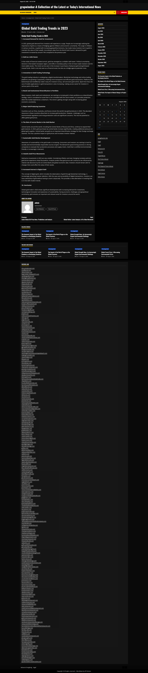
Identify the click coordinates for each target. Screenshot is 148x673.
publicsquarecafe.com (28, 511)
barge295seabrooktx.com (29, 551)
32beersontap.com (27, 294)
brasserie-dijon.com (27, 557)
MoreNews (79, 671)
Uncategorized (25, 24)
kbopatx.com (25, 359)
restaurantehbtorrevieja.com (30, 624)
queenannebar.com (27, 555)
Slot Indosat (101, 170)
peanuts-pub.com (27, 456)
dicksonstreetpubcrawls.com (30, 406)
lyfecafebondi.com (27, 387)
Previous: (37, 218)
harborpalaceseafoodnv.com (30, 402)
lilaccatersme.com (27, 298)
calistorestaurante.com (28, 341)
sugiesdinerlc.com (27, 482)
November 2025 (102, 56)
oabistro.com (25, 454)
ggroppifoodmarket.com (29, 347)
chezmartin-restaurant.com (30, 367)
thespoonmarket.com (28, 349)
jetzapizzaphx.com (27, 638)
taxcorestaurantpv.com (28, 584)
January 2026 (101, 50)
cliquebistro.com (26, 381)
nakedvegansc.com (27, 659)
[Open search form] (114, 12)
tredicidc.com (26, 339)
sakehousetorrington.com (29, 345)
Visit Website (40, 209)
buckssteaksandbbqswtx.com (30, 535)
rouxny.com (25, 333)
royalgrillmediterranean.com (30, 566)
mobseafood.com (27, 404)
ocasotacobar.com (27, 391)
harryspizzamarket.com (28, 642)
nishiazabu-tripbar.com (28, 410)
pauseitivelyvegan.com (28, 657)
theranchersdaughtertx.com (30, 574)
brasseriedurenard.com (28, 331)
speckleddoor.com (27, 300)
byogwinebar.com (27, 428)
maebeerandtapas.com (28, 533)
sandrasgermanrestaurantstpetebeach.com (34, 353)
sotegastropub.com (27, 493)
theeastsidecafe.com (28, 541)
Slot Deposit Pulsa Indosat (105, 166)
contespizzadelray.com (28, 312)
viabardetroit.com (27, 389)
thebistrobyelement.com (29, 393)
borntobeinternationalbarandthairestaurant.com (36, 626)
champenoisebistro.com (29, 531)
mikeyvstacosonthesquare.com (31, 373)
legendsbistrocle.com (28, 460)
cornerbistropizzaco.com (29, 418)
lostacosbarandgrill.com (29, 438)
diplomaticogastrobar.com (29, 648)
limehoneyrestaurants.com (29, 616)
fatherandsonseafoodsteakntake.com (32, 379)
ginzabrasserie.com (27, 478)
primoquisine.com (27, 361)
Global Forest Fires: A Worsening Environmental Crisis (111, 89)
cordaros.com (26, 323)
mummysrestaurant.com (29, 539)
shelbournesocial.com (28, 306)
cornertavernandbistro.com (30, 578)
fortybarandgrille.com (28, 310)
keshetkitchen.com (27, 649)
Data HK (100, 152)
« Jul (99, 127)
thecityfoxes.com (26, 363)
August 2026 (101, 28)
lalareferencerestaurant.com (30, 610)
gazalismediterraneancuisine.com (31, 661)
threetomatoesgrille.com (29, 517)
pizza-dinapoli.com (27, 308)
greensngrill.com (26, 343)
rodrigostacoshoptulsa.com (30, 525)
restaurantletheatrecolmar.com (31, 337)
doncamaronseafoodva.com (30, 576)
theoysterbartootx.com (28, 529)
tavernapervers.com (27, 491)
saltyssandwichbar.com (28, 452)
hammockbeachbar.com (29, 458)
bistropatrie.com (26, 377)
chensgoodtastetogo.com (29, 561)
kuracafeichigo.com (27, 628)
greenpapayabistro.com (29, 503)
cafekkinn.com (26, 634)
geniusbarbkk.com (27, 547)
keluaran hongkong (25, 12)
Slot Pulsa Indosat (103, 159)
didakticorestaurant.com (29, 620)
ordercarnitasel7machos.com (30, 316)
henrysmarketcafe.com (28, 335)
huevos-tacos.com (27, 440)
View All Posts (52, 209)
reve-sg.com (25, 317)
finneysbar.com (26, 476)
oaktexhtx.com (26, 543)
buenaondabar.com (27, 412)
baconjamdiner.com (27, 572)
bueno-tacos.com (27, 559)
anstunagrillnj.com (27, 644)
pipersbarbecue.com (28, 426)
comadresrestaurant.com (29, 612)
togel (35, 12)
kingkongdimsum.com (28, 519)
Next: (78, 218)
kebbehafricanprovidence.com (30, 296)
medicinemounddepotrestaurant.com (33, 608)
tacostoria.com (26, 397)
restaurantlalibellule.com (29, 604)
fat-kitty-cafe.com (27, 630)
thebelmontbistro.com (28, 416)
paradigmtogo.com (27, 444)
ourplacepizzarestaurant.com (30, 636)
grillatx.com (25, 448)
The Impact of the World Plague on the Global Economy (57, 235)
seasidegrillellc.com (27, 565)
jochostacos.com (26, 580)
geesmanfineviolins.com (29, 288)
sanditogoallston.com (28, 276)
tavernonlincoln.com (28, 596)
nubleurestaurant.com (28, 602)
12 (108, 115)
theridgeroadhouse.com (29, 278)
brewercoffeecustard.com (29, 304)
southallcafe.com (27, 523)
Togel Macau (101, 155)
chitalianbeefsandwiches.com (30, 505)
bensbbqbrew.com (27, 653)
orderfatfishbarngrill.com (29, 549)
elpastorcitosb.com (27, 282)
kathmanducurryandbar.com (30, 513)
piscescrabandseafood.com (30, 586)
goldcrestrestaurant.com (29, 618)
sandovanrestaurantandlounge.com (32, 622)
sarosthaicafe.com (27, 568)
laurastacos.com (26, 509)
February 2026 (101, 47)
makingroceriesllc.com (28, 355)
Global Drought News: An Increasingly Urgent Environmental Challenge (81, 235)
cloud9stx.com (26, 483)
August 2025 (101, 66)
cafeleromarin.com (27, 470)
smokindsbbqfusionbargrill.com (31, 553)
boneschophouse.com (28, 365)
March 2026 (101, 44)
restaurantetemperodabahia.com (31, 489)
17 (100, 118)
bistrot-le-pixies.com (27, 485)
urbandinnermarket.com (29, 442)
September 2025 (102, 62)
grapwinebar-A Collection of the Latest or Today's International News (60, 7)
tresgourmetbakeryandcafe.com (31, 495)
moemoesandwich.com (28, 594)
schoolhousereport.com (29, 371)
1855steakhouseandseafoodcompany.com (34, 521)
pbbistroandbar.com (28, 450)
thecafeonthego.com (28, 424)
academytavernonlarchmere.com (31, 563)
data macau (101, 177)
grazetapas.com (26, 487)
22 (120, 118)
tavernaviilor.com (27, 507)
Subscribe (124, 12)
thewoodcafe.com (27, 284)
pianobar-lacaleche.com (29, 369)
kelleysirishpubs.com (28, 588)
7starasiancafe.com (27, 321)
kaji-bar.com (25, 527)
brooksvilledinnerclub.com (29, 383)
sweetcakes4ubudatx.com (29, 462)
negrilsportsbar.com (28, 420)
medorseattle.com (27, 436)
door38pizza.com (27, 640)
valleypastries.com (27, 329)
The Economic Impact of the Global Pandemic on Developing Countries (31, 235)
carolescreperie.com (28, 351)
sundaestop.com (26, 292)
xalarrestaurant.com (28, 606)
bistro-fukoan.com (27, 434)
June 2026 (100, 34)
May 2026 (100, 37)
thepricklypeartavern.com (29, 537)
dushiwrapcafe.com (27, 422)
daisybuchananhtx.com (28, 375)
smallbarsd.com (26, 270)
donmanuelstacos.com (28, 515)
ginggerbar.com (26, 497)
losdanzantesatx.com (28, 399)
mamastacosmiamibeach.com (30, 480)
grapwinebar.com (27, 430)
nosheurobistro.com (28, 280)
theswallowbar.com (27, 499)
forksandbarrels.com (28, 414)
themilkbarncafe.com (28, 474)
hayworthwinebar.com (28, 570)
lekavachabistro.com (28, 432)
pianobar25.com (26, 400)
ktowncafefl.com (26, 464)
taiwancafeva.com (27, 290)
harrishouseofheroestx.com (30, 385)
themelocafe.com (27, 632)
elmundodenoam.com (28, 268)
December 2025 (102, 53)
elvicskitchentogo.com (28, 446)
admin (24, 32)
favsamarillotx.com (27, 582)
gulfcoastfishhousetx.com (29, 545)
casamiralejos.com (27, 357)
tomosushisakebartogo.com (30, 646)
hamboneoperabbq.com (29, 651)
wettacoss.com (26, 395)
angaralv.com (25, 319)
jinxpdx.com (25, 314)
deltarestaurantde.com (28, 614)
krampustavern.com (27, 590)
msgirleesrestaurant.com (29, 466)
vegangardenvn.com (27, 655)
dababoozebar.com (27, 592)
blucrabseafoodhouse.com (29, 468)
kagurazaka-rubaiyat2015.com (30, 274)
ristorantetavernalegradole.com (31, 408)
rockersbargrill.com (27, 472)
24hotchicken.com (27, 272)
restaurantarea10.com (28, 327)
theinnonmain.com (27, 286)
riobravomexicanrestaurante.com (31, 302)
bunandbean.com (27, 325)
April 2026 (100, 40)
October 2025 (101, 59)
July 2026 (100, 31)
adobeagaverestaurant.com (30, 600)
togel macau (101, 173)
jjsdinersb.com (26, 598)
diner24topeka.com (27, 501)
